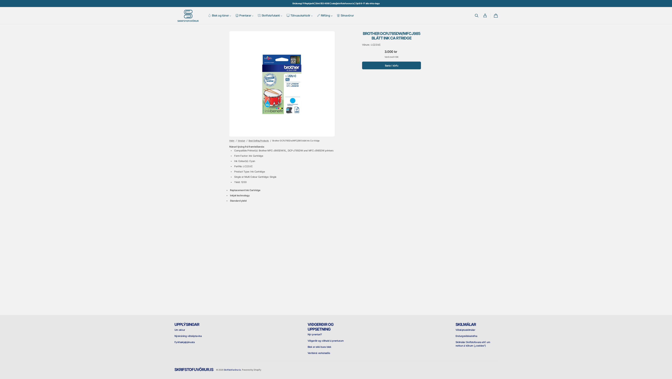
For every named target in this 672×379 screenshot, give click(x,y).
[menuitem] (220, 15)
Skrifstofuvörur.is (232, 369)
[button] (477, 15)
